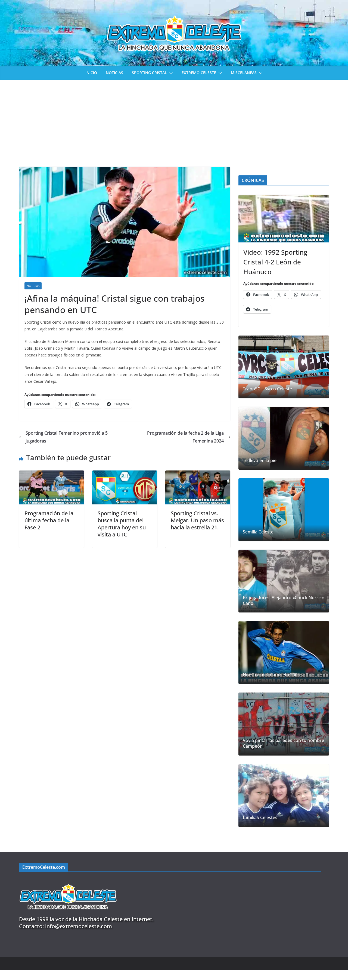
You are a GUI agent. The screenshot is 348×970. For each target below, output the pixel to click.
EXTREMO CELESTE (199, 72)
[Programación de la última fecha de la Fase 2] (51, 474)
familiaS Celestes (260, 817)
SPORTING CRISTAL (149, 72)
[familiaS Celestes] (283, 795)
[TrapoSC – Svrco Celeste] (283, 367)
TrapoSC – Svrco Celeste (267, 389)
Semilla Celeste (258, 532)
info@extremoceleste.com (78, 926)
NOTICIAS (114, 72)
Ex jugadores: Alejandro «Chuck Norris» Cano (283, 600)
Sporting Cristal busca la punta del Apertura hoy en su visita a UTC (122, 524)
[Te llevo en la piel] (283, 438)
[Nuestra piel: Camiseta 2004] (283, 652)
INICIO (91, 72)
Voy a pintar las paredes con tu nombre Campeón (283, 743)
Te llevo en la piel (260, 460)
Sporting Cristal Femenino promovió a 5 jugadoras (67, 437)
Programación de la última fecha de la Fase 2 (48, 520)
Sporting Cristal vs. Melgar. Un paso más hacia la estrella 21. (197, 520)
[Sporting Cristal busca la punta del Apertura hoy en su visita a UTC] (124, 474)
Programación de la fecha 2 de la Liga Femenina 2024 (185, 437)
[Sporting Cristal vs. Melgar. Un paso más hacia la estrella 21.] (197, 474)
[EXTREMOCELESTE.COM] (68, 880)
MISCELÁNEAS (244, 72)
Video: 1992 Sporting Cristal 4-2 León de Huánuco (275, 262)
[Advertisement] (174, 121)
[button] (170, 73)
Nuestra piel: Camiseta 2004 (271, 675)
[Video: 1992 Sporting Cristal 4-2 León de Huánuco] (283, 218)
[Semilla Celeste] (283, 509)
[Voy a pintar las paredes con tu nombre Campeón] (283, 724)
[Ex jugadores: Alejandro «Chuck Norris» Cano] (283, 581)
